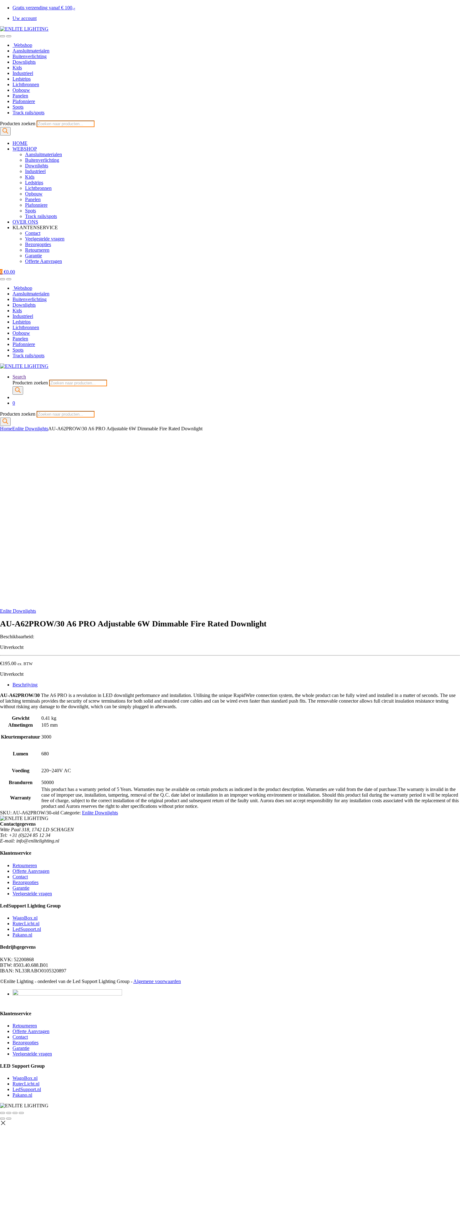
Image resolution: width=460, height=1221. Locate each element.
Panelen (20, 95)
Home (6, 428)
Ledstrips (22, 79)
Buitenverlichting (30, 56)
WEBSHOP (25, 148)
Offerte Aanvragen (43, 261)
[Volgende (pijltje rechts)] (8, 1119)
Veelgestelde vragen (44, 238)
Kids (17, 67)
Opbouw (21, 90)
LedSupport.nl (27, 929)
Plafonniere (24, 101)
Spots (18, 107)
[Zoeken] (5, 131)
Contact (32, 233)
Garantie (33, 255)
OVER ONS (25, 222)
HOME (20, 143)
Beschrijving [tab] (25, 684)
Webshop (22, 45)
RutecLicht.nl (26, 923)
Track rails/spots (28, 112)
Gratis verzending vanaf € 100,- (44, 7)
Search (19, 376)
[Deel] (15, 1113)
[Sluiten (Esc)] (21, 1113)
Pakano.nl (22, 934)
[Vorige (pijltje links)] (2, 1119)
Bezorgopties (38, 244)
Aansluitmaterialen (31, 50)
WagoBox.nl (25, 918)
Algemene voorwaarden (157, 981)
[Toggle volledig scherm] (8, 1113)
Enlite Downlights (30, 428)
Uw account (25, 18)
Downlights (24, 62)
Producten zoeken (18, 123)
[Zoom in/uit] (2, 1113)
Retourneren (37, 250)
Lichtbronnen (26, 84)
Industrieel (23, 73)
